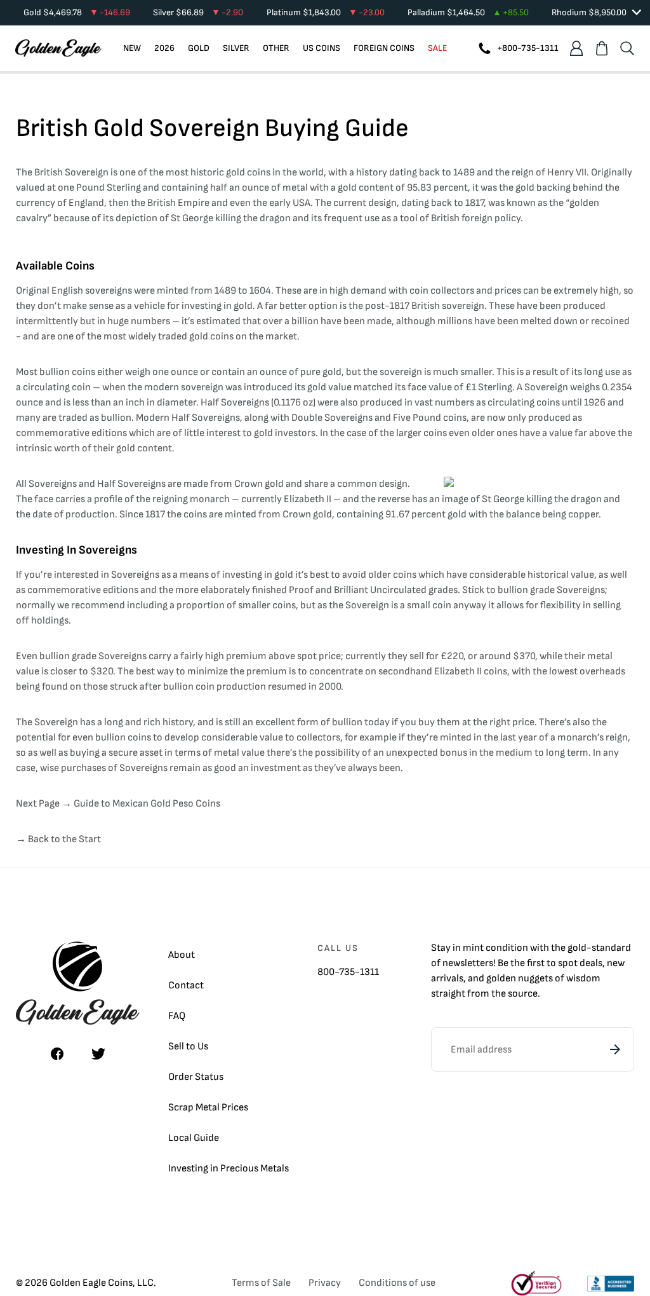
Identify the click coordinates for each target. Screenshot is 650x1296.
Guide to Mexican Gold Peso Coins (147, 804)
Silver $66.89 (198, 12)
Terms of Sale (261, 1283)
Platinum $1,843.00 (326, 12)
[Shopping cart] (601, 48)
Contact (186, 985)
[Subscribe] (615, 1049)
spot (568, 963)
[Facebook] (57, 1054)
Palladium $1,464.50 (468, 12)
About (181, 955)
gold (577, 948)
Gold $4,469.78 (76, 12)
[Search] (627, 48)
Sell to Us (188, 1046)
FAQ (176, 1016)
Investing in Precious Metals (228, 1169)
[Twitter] (98, 1054)
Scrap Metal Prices (208, 1108)
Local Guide (193, 1138)
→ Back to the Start (58, 839)
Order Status (195, 1077)
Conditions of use (397, 1283)
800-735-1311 (348, 972)
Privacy (324, 1283)
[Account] (576, 48)
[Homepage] (58, 48)
